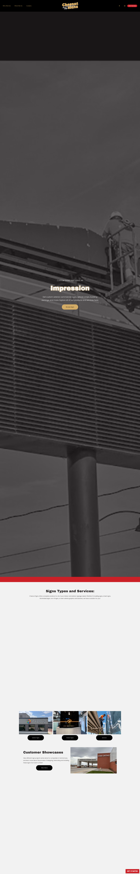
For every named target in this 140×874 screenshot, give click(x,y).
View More (44, 768)
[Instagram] (124, 6)
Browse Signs (70, 307)
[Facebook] (119, 6)
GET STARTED (132, 871)
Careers (28, 6)
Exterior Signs (35, 738)
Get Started (132, 6)
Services (104, 738)
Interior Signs (70, 738)
